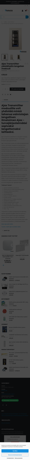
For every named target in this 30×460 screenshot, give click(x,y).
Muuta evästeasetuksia (15, 455)
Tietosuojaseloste (18, 458)
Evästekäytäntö (10, 458)
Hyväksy (15, 451)
